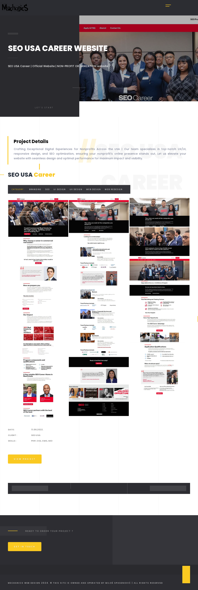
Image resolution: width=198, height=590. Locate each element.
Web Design (93, 189)
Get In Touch (24, 546)
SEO (47, 189)
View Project (25, 459)
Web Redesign (114, 189)
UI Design (60, 189)
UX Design (76, 189)
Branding (35, 189)
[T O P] (186, 574)
